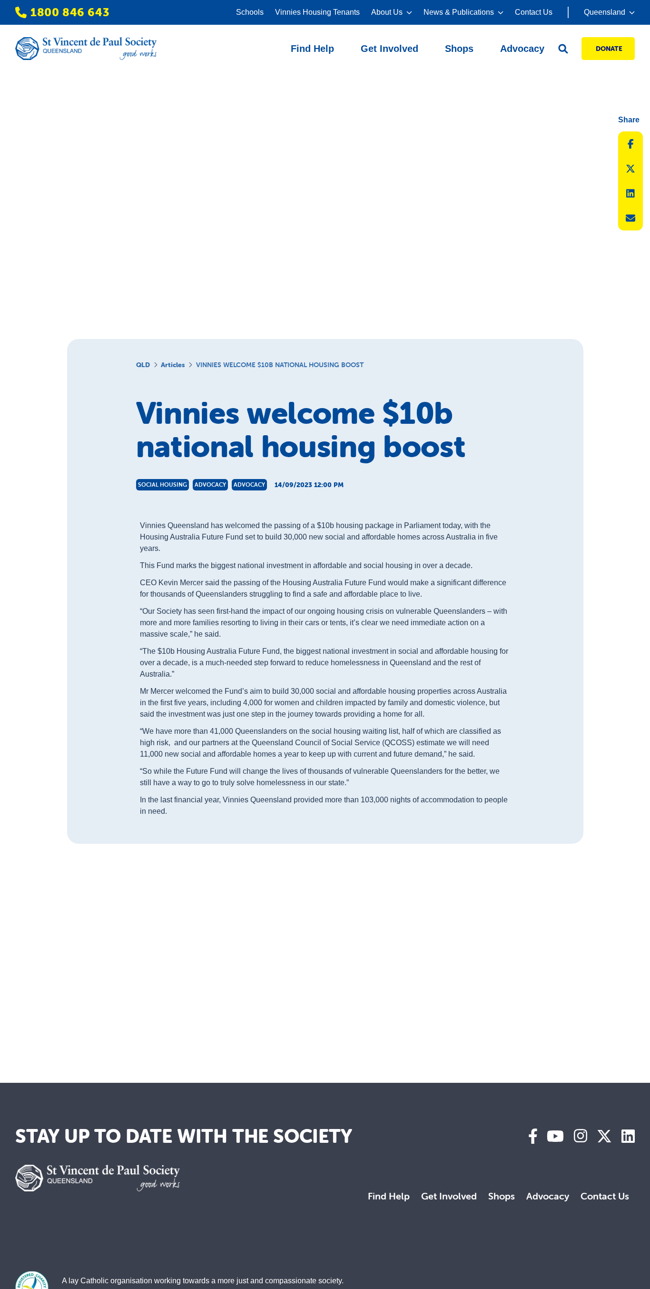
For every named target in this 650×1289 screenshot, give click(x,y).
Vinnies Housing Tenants (317, 12)
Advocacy (547, 1196)
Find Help (389, 1196)
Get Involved (449, 1196)
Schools (250, 12)
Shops (501, 1196)
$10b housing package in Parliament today (389, 525)
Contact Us (533, 12)
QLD (143, 364)
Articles (173, 364)
